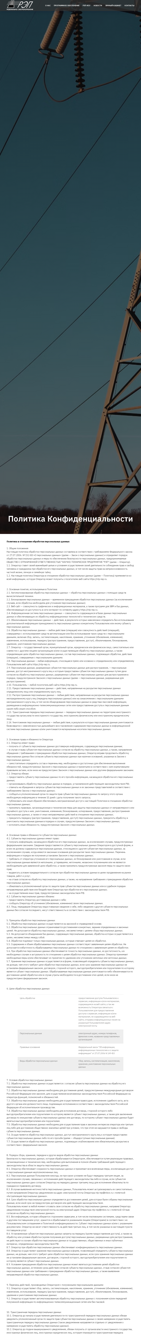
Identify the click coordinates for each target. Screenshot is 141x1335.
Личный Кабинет (113, 5)
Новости (98, 5)
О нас (48, 5)
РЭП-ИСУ (86, 5)
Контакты (129, 5)
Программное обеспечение (66, 5)
